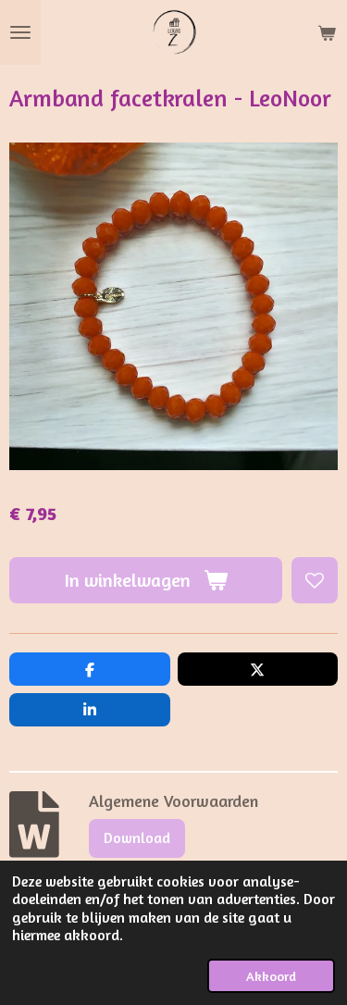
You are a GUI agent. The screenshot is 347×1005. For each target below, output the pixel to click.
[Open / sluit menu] (20, 32)
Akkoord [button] (271, 976)
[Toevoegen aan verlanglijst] (314, 580)
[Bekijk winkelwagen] (326, 32)
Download (137, 837)
